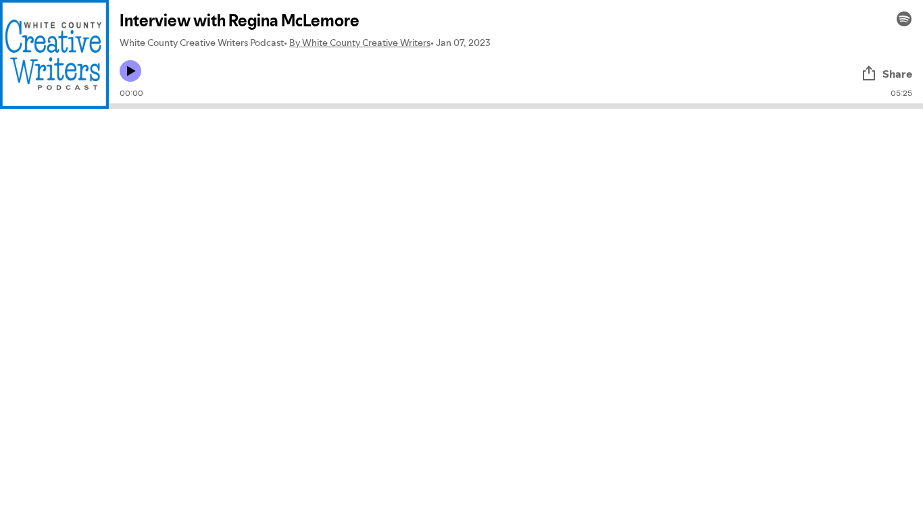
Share (897, 73)
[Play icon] (130, 71)
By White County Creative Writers (359, 42)
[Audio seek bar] (516, 106)
